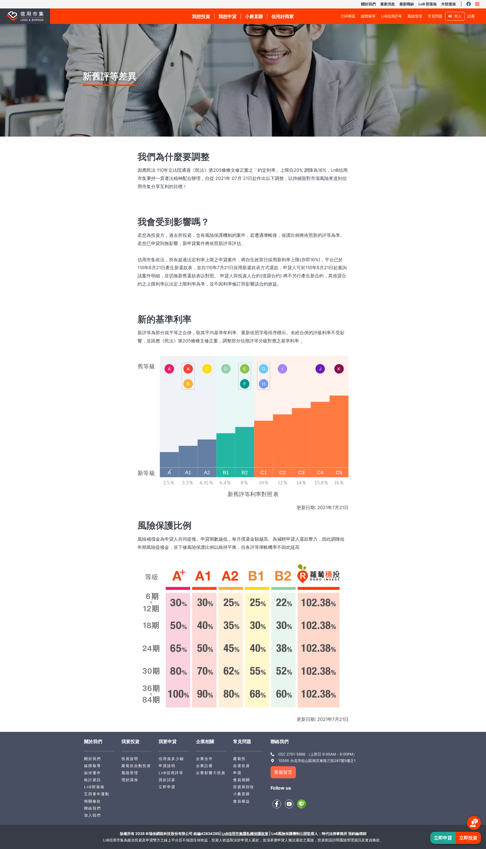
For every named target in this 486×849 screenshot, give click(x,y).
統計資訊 (92, 780)
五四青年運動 (96, 794)
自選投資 (241, 766)
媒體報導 (368, 16)
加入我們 (92, 815)
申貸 (237, 773)
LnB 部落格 (427, 4)
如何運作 (92, 773)
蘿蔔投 (239, 759)
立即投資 (468, 838)
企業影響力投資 (211, 773)
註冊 (471, 16)
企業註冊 (204, 766)
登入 (457, 16)
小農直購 (241, 794)
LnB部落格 (94, 787)
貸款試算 (167, 780)
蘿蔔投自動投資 (136, 766)
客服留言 (283, 772)
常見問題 (435, 16)
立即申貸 (167, 787)
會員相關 (241, 780)
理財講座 (130, 780)
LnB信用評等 (391, 16)
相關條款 (92, 801)
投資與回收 (243, 787)
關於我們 (368, 4)
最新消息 (387, 4)
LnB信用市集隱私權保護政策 (245, 834)
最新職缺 (406, 4)
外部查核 (448, 4)
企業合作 (204, 759)
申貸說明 (167, 766)
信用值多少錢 (171, 759)
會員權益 (241, 801)
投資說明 (130, 759)
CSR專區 (348, 16)
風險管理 (415, 16)
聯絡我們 (92, 808)
